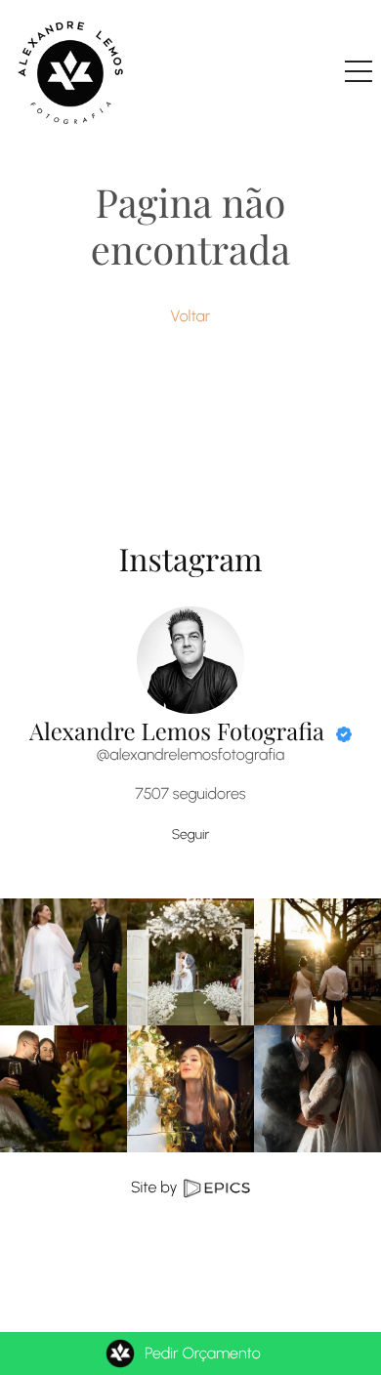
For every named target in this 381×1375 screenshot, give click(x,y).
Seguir (191, 834)
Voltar (191, 316)
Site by (156, 1187)
